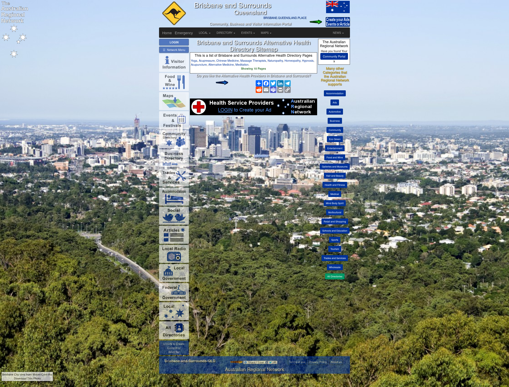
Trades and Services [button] (335, 258)
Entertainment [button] (334, 148)
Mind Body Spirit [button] (335, 203)
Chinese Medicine (227, 60)
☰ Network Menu (174, 50)
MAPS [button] (265, 33)
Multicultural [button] (334, 212)
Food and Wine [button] (334, 157)
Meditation (242, 64)
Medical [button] (334, 194)
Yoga (194, 60)
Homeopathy (292, 60)
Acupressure (207, 60)
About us (336, 362)
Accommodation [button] (335, 93)
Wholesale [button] (335, 267)
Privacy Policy (318, 362)
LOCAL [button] (204, 33)
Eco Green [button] (335, 139)
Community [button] (335, 130)
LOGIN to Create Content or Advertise (174, 348)
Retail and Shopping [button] (335, 221)
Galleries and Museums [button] (335, 166)
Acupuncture (199, 64)
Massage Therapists (253, 60)
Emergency (184, 32)
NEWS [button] (337, 33)
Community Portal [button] (334, 56)
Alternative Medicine (221, 64)
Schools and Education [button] (334, 230)
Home (167, 32)
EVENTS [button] (247, 33)
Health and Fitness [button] (335, 184)
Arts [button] (335, 102)
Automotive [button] (335, 111)
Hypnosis (308, 60)
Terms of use (297, 362)
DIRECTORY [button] (225, 33)
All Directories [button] (334, 276)
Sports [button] (334, 239)
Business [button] (335, 120)
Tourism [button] (334, 249)
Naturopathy (275, 60)
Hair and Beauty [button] (335, 175)
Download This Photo (27, 378)
